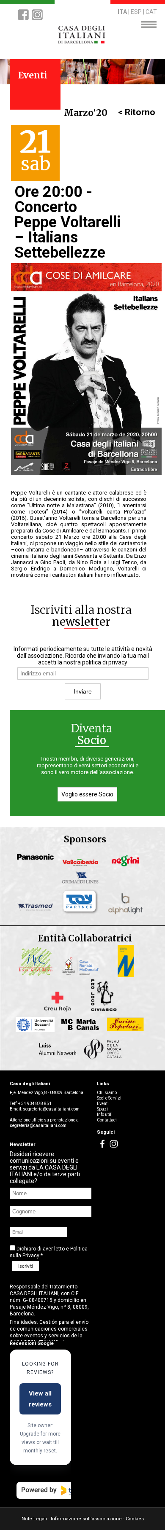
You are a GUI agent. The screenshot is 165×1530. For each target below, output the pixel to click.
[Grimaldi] (82, 884)
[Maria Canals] (82, 1034)
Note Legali (34, 1519)
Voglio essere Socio (87, 794)
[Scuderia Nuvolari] (127, 975)
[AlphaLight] (127, 913)
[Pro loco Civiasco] (105, 1009)
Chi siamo (107, 1092)
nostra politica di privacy (95, 662)
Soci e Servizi (109, 1098)
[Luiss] (60, 1058)
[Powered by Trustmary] (63, 1490)
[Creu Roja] (60, 1009)
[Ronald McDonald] (82, 975)
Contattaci (107, 1120)
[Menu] (149, 25)
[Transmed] (37, 913)
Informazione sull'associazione (86, 1519)
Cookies (135, 1519)
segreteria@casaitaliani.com (51, 1109)
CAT (151, 11)
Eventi (103, 1103)
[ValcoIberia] (82, 866)
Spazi (102, 1109)
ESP (136, 11)
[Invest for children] (37, 975)
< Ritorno (136, 112)
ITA (122, 11)
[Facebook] (23, 19)
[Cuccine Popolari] (127, 1034)
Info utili (105, 1114)
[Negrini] (127, 866)
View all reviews (40, 1399)
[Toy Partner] (82, 913)
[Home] (82, 43)
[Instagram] (37, 19)
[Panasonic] (37, 866)
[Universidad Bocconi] (37, 1034)
